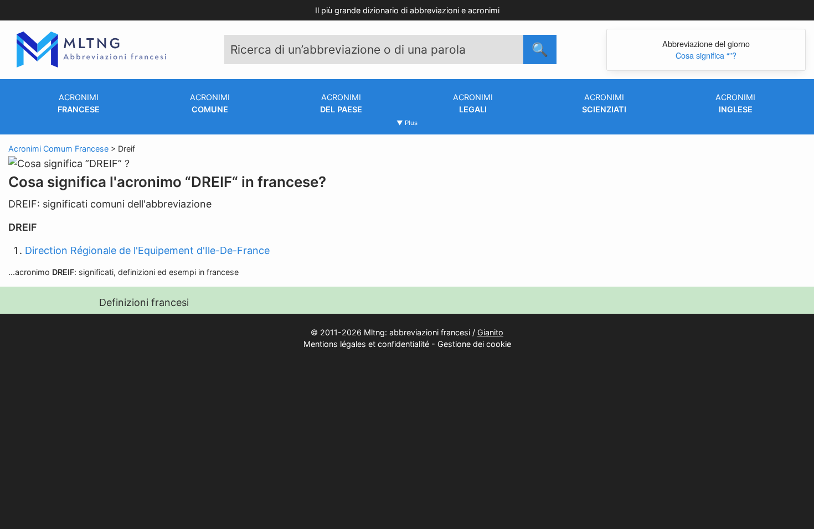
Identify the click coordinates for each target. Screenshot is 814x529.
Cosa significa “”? (706, 55)
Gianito (490, 332)
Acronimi (79, 103)
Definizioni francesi (144, 302)
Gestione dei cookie (474, 344)
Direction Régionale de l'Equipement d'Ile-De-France (147, 250)
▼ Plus (407, 123)
